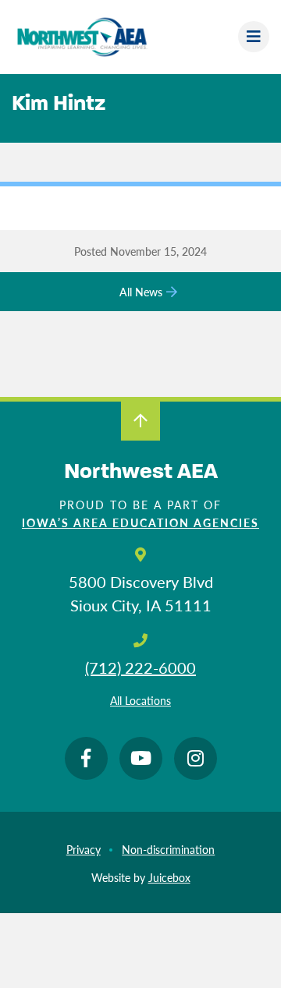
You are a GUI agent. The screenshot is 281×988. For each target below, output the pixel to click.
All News (140, 291)
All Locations (140, 700)
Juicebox (169, 877)
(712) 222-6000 (140, 667)
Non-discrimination (168, 849)
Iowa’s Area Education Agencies (140, 522)
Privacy (83, 849)
